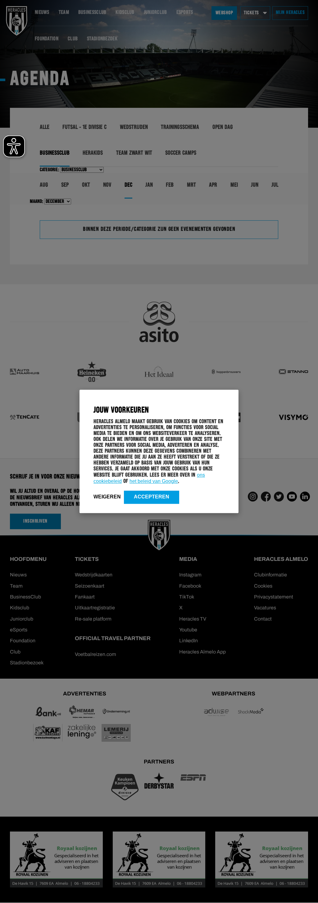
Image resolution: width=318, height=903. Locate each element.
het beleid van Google (153, 481)
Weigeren (107, 496)
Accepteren (151, 496)
